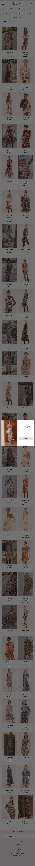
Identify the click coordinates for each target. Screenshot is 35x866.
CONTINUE (25, 438)
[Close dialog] (33, 421)
